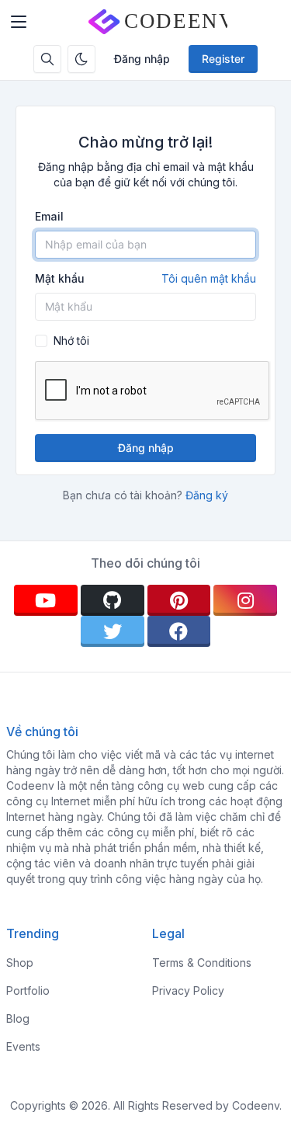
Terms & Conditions (201, 962)
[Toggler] (18, 21)
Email (49, 216)
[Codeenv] (158, 21)
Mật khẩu (145, 278)
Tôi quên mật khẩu (208, 278)
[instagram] (245, 600)
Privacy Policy (188, 990)
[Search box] (47, 59)
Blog (17, 1018)
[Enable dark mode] (81, 59)
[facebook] (179, 631)
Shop (19, 962)
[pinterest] (179, 600)
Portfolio (28, 990)
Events (23, 1046)
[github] (112, 600)
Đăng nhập (142, 58)
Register (223, 58)
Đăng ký (206, 495)
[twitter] (112, 631)
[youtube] (46, 600)
